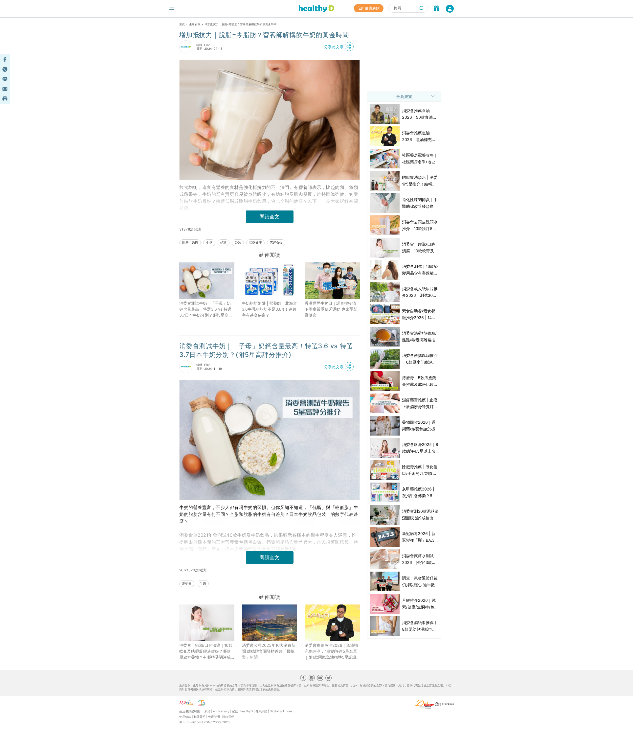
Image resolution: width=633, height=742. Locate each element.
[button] (340, 46)
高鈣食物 (276, 243)
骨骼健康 (255, 243)
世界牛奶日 (190, 243)
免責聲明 (214, 717)
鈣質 (223, 243)
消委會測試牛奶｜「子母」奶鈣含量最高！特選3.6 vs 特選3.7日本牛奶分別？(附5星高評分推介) (205, 309)
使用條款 (185, 717)
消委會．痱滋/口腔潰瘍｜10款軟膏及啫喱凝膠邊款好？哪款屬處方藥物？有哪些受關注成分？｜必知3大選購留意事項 (205, 651)
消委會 (187, 583)
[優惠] (436, 9)
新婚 (207, 711)
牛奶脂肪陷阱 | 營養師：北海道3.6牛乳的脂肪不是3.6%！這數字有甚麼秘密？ (269, 309)
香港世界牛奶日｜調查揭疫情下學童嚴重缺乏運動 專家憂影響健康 (331, 309)
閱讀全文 (269, 217)
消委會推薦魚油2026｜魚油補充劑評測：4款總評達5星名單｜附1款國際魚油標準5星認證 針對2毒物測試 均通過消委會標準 (332, 651)
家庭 (235, 711)
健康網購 (372, 8)
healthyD (246, 711)
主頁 (182, 24)
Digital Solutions (281, 711)
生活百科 (194, 24)
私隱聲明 (199, 717)
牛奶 (209, 243)
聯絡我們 (228, 717)
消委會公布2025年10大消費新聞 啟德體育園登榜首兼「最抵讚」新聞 (268, 651)
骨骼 (238, 243)
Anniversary (221, 711)
